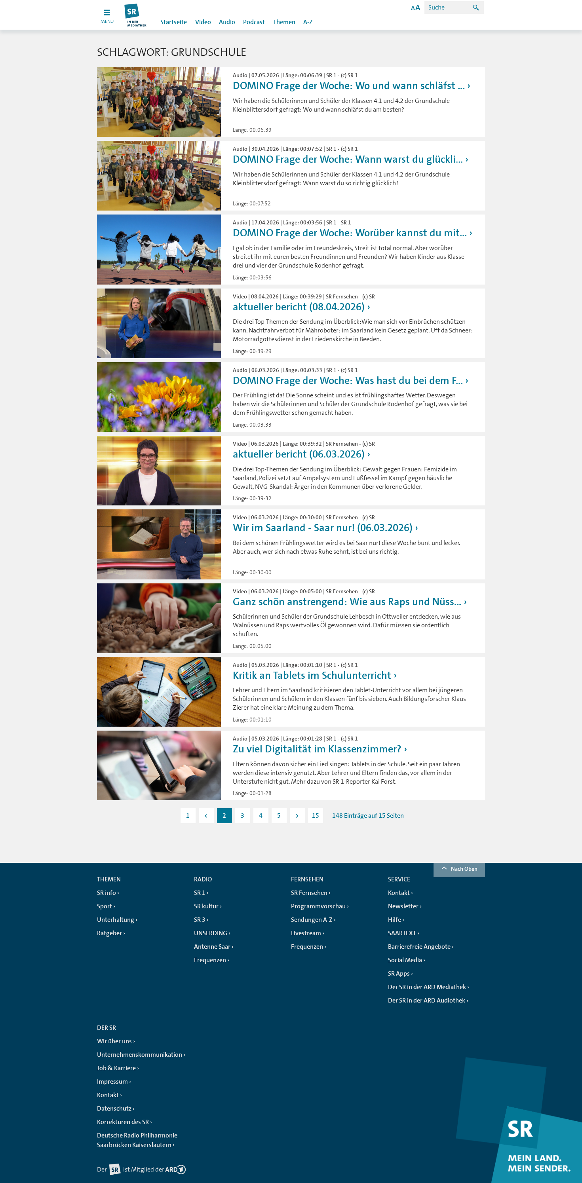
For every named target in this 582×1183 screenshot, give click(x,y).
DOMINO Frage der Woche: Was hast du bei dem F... (348, 380)
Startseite (173, 22)
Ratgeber (109, 933)
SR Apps (399, 974)
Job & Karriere (116, 1068)
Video (203, 22)
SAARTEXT (402, 933)
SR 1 (199, 893)
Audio (227, 22)
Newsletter (403, 906)
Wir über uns (114, 1041)
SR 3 (199, 920)
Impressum (112, 1082)
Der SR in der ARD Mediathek (427, 987)
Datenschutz (114, 1109)
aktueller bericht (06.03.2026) (299, 454)
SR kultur (206, 906)
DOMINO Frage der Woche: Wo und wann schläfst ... (349, 85)
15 (315, 816)
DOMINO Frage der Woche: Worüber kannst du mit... (350, 232)
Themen (284, 22)
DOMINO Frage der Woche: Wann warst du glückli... (348, 159)
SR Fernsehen (309, 893)
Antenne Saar (212, 947)
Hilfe (394, 920)
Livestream (306, 933)
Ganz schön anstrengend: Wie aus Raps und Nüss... (347, 601)
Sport (104, 906)
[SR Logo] (135, 15)
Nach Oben (464, 868)
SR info (106, 893)
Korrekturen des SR (123, 1122)
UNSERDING (210, 933)
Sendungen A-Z (312, 920)
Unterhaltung (115, 920)
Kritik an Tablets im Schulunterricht (312, 675)
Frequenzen (210, 960)
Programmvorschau (318, 906)
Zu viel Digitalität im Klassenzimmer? (317, 749)
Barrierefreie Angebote (419, 947)
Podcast (254, 22)
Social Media (405, 960)
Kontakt (399, 893)
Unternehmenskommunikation (139, 1055)
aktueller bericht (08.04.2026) (299, 306)
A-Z (308, 22)
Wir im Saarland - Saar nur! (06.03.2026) (323, 527)
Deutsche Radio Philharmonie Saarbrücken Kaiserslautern (137, 1140)
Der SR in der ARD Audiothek (426, 1001)
